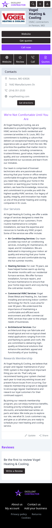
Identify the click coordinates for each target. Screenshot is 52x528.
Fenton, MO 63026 (19, 78)
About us (17, 504)
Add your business (35, 508)
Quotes (45, 61)
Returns (36, 514)
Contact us (34, 504)
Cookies (26, 517)
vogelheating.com (19, 96)
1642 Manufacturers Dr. (22, 84)
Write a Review (14, 471)
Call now (26, 47)
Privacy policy (19, 514)
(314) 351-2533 (17, 90)
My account (12, 508)
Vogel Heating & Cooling (37, 14)
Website (26, 33)
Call (33, 61)
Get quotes (26, 40)
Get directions (26, 102)
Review (20, 61)
